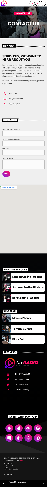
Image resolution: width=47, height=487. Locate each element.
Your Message (7, 158)
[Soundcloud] (8, 475)
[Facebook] (14, 475)
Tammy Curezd (22, 329)
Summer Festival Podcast (28, 287)
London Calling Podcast (27, 277)
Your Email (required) (11, 139)
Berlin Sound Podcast (25, 298)
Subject (5, 149)
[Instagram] (11, 475)
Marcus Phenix (21, 318)
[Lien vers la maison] (4, 3)
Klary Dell (18, 339)
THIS (21, 460)
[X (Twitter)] (5, 475)
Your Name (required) (11, 130)
